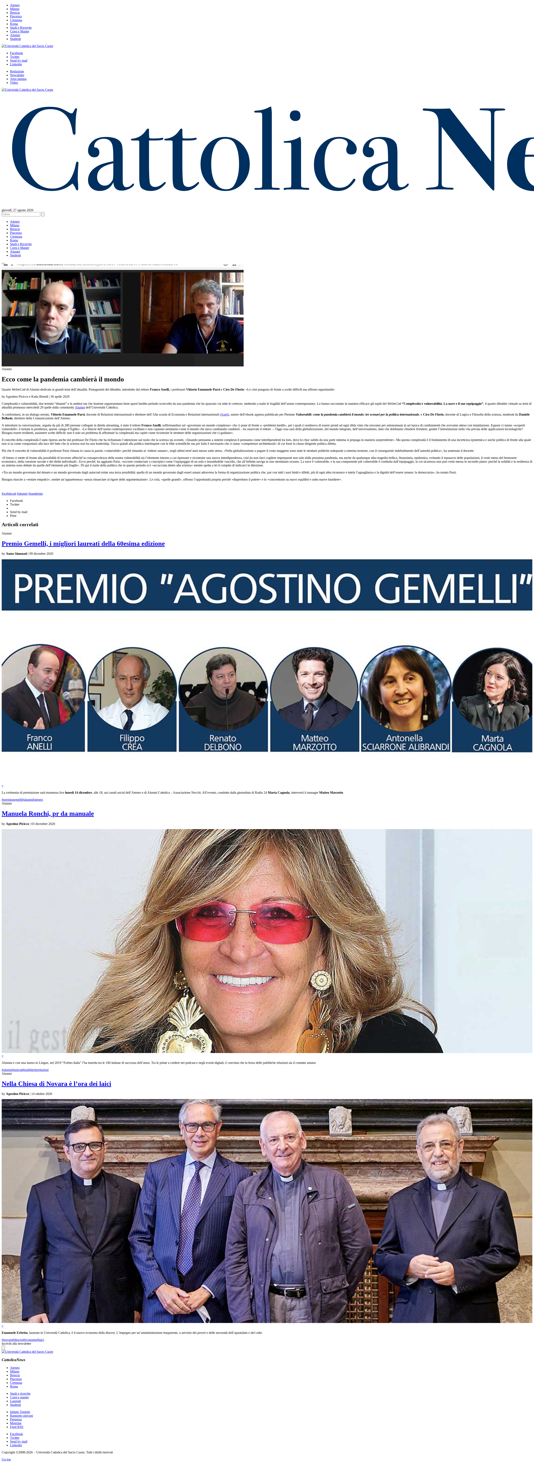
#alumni (22, 493)
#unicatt (17, 1070)
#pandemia (35, 493)
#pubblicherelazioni (36, 1070)
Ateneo (15, 5)
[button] (3, 263)
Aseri (224, 414)
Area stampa (18, 79)
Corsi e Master (19, 31)
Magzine (15, 1423)
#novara (7, 1340)
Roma (14, 24)
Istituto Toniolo (20, 1412)
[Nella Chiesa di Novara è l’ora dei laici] (267, 1322)
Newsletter (17, 75)
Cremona (16, 20)
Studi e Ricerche (21, 27)
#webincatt (9, 493)
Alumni (15, 35)
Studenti (15, 39)
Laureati (15, 1401)
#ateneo (38, 799)
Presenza (16, 1419)
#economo (30, 1340)
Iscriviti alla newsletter (16, 1343)
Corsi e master (19, 1397)
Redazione (17, 71)
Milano (14, 9)
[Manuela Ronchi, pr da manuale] (267, 1052)
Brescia (15, 12)
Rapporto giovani (21, 1415)
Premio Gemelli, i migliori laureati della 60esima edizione (83, 543)
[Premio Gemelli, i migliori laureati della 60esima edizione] (267, 781)
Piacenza (16, 16)
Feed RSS (16, 1427)
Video (14, 82)
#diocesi (17, 1340)
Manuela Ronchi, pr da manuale (48, 813)
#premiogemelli (12, 799)
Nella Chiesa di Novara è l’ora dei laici (56, 1083)
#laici (40, 1340)
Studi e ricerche (20, 1393)
